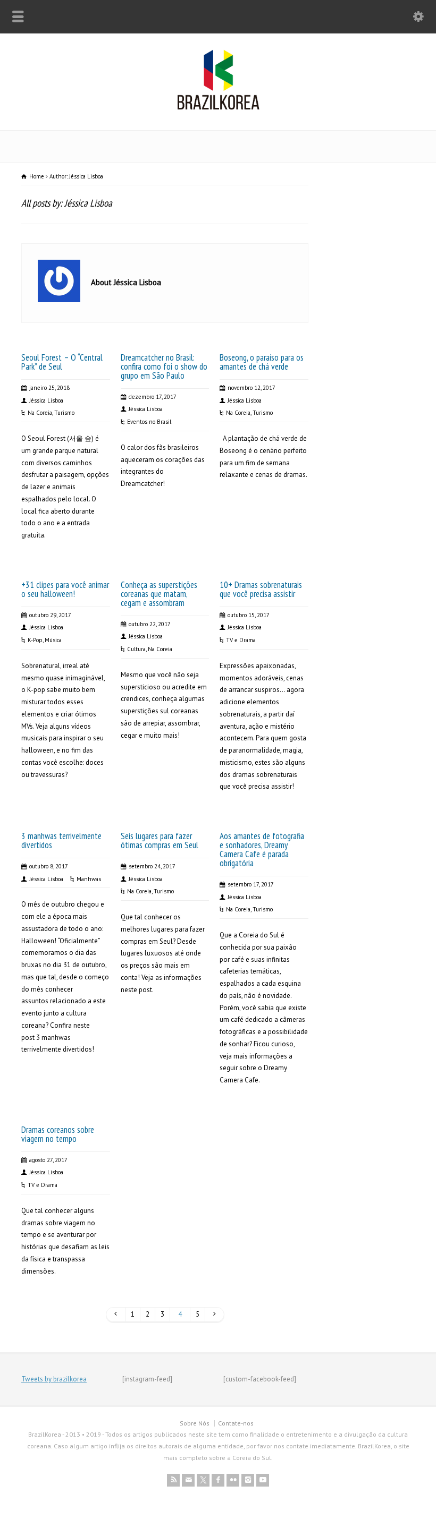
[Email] (188, 1480)
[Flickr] (233, 1480)
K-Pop (35, 640)
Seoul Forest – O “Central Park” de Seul (62, 362)
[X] (203, 1480)
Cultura (136, 649)
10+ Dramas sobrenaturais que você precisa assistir (261, 589)
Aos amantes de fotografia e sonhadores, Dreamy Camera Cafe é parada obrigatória (262, 849)
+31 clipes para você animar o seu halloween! (65, 589)
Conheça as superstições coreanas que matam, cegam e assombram (159, 594)
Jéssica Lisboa (46, 400)
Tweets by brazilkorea (54, 1379)
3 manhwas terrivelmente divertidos (61, 840)
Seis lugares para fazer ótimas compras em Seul (159, 840)
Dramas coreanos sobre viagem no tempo (57, 1134)
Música (53, 640)
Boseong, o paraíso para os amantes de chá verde (262, 362)
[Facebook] (218, 1480)
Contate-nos (236, 1423)
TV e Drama (241, 640)
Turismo (64, 412)
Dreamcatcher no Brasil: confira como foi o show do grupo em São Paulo (164, 366)
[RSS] (173, 1480)
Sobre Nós (194, 1423)
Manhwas (89, 879)
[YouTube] (262, 1480)
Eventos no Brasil (149, 421)
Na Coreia (40, 412)
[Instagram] (247, 1480)
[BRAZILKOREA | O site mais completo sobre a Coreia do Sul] (218, 107)
